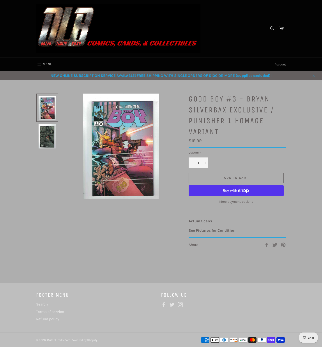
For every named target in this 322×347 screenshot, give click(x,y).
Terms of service (50, 311)
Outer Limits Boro (58, 340)
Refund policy (47, 319)
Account (280, 64)
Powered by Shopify (84, 340)
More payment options (236, 202)
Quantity (195, 152)
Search (42, 304)
